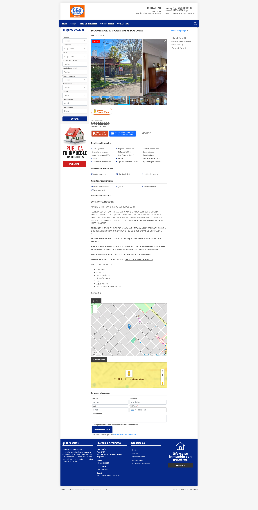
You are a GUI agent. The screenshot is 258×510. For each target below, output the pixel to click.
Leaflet (146, 355)
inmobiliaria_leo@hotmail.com (109, 475)
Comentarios (97, 413)
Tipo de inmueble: (69, 60)
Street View (103, 111)
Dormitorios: (67, 84)
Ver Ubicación (121, 379)
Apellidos (134, 398)
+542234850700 (184, 8)
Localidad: (66, 45)
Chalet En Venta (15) (179, 38)
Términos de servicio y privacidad (124, 435)
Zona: (64, 52)
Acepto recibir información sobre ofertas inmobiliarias (116, 424)
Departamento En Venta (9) (181, 41)
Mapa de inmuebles (88, 23)
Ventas (73, 23)
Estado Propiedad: (69, 68)
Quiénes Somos (107, 23)
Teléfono (134, 406)
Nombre (95, 398)
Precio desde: (67, 99)
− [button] (95, 311)
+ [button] (95, 307)
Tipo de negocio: (68, 76)
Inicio (64, 23)
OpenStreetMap (161, 355)
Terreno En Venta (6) (179, 48)
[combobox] (74, 40)
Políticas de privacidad (141, 463)
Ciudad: (65, 37)
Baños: (65, 91)
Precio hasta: (67, 107)
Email (94, 406)
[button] (164, 41)
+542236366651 (178, 10)
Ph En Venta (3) (177, 45)
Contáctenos (123, 23)
